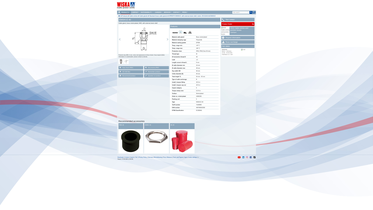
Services (167, 12)
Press (184, 12)
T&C (136, 157)
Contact (176, 12)
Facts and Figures (178, 157)
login (185, 157)
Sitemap (150, 157)
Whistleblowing (158, 157)
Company (134, 12)
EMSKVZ (213, 16)
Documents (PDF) (153, 67)
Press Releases (167, 157)
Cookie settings (192, 157)
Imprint (132, 157)
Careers (158, 12)
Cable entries (133, 16)
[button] (120, 39)
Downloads (121, 157)
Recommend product (128, 76)
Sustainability (146, 12)
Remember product (154, 72)
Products (125, 12)
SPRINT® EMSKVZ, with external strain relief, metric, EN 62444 (188, 16)
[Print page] (198, 157)
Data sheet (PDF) (127, 67)
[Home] (119, 12)
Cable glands (143, 16)
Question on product (154, 76)
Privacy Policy (143, 157)
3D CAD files (126, 72)
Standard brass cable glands (158, 16)
